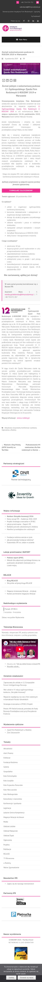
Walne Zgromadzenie (11, 867)
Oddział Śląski (9, 835)
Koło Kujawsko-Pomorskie (13, 785)
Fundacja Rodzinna (11, 762)
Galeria (6, 767)
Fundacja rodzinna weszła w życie (19, 537)
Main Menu (23, 39)
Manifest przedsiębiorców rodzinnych (21, 529)
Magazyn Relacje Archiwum (14, 817)
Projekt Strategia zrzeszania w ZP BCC (21, 521)
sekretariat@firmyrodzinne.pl (30, 7)
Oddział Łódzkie (9, 826)
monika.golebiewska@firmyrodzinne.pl (19, 294)
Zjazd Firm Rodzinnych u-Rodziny (19, 730)
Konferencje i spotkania (29, 428)
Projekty (7, 845)
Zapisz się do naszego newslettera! (20, 884)
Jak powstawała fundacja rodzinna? (20, 540)
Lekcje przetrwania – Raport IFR (19, 524)
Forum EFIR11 (11, 609)
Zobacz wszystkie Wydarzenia (13, 617)
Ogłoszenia (5, 430)
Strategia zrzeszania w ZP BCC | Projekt (18, 704)
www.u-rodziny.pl (23, 418)
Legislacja (7, 808)
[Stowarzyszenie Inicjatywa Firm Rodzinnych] (12, 28)
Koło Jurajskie (9, 781)
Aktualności (8, 428)
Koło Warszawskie (10, 790)
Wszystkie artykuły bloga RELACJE (19, 583)
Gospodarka (17, 428)
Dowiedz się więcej (26, 978)
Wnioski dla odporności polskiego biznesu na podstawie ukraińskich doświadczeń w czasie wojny (23, 563)
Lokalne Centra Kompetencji (14, 812)
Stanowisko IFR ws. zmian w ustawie (20, 542)
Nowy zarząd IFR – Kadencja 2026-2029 (22, 519)
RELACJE (7, 854)
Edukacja (7, 758)
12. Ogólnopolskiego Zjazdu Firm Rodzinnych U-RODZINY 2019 (21, 109)
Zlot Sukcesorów (13, 732)
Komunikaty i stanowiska (13, 799)
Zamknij (11, 978)
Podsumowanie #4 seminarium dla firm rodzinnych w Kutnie (31, 447)
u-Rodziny (13, 430)
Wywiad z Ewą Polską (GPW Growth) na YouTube (11, 447)
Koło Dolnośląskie (10, 776)
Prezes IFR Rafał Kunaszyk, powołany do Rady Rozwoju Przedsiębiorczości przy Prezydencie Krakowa (21, 711)
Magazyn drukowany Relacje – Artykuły (21, 591)
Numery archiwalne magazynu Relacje (21, 594)
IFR (24, 59)
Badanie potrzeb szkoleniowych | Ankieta (22, 527)
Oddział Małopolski (11, 831)
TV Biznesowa (9, 858)
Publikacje (7, 849)
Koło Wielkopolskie (11, 794)
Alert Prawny (8, 753)
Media (6, 822)
